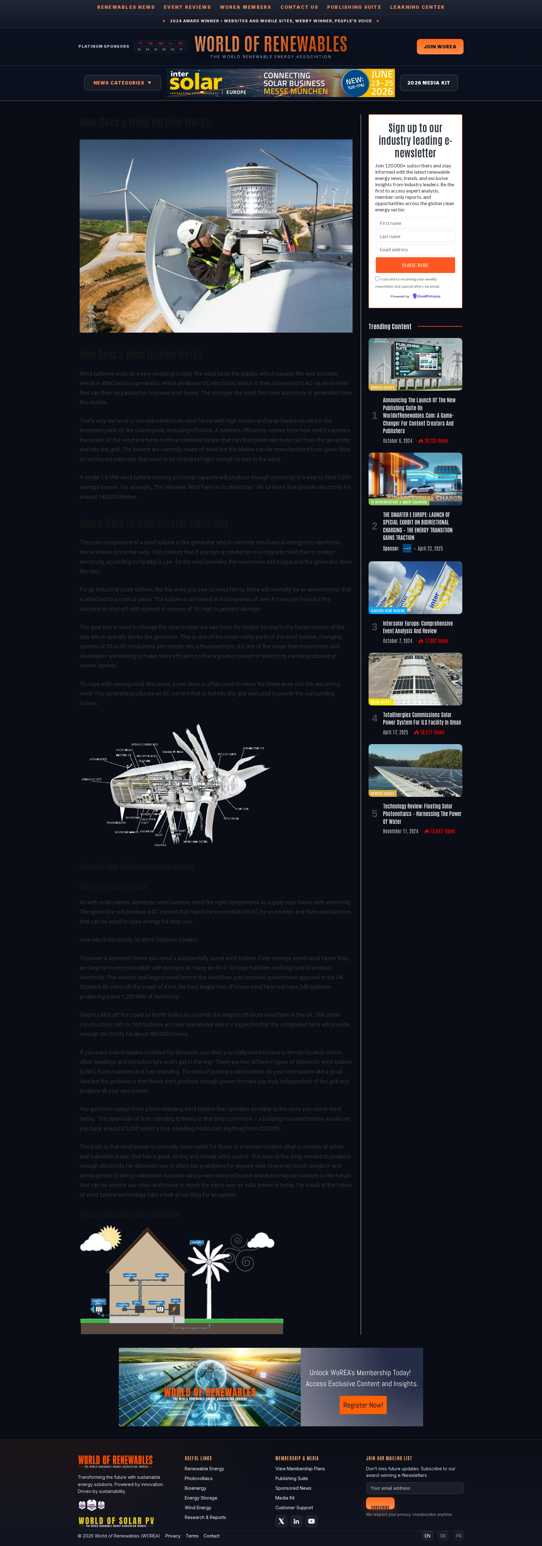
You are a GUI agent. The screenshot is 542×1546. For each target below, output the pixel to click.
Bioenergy (195, 1488)
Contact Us (299, 7)
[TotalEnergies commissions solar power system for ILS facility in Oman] (415, 679)
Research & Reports (205, 1517)
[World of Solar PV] (116, 1523)
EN (427, 1535)
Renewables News (126, 7)
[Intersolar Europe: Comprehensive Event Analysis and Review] (415, 587)
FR (459, 1535)
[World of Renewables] (92, 1506)
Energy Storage (201, 1497)
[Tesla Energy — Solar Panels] (160, 46)
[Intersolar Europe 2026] (281, 83)
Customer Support (294, 1507)
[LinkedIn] (296, 1521)
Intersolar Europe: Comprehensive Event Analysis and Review (418, 626)
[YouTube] (311, 1521)
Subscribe (380, 1507)
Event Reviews (187, 7)
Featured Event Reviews (388, 610)
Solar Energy (381, 702)
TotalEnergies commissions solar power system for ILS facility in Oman (422, 718)
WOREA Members (245, 7)
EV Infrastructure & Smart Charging (399, 501)
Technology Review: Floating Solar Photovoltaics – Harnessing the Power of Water (422, 813)
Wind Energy (198, 1507)
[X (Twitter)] (281, 1521)
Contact (212, 1535)
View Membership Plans (300, 1468)
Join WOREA (440, 46)
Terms (192, 1535)
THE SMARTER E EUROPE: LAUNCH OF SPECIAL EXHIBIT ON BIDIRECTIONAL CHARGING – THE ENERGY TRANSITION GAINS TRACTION (418, 525)
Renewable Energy (204, 1468)
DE (443, 1535)
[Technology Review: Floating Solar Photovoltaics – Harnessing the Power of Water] (415, 770)
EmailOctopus (429, 296)
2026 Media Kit (428, 82)
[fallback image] (271, 1387)
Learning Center (417, 7)
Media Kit (285, 1497)
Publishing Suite (354, 7)
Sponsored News (293, 1488)
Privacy (173, 1535)
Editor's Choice (382, 387)
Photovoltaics (199, 1478)
